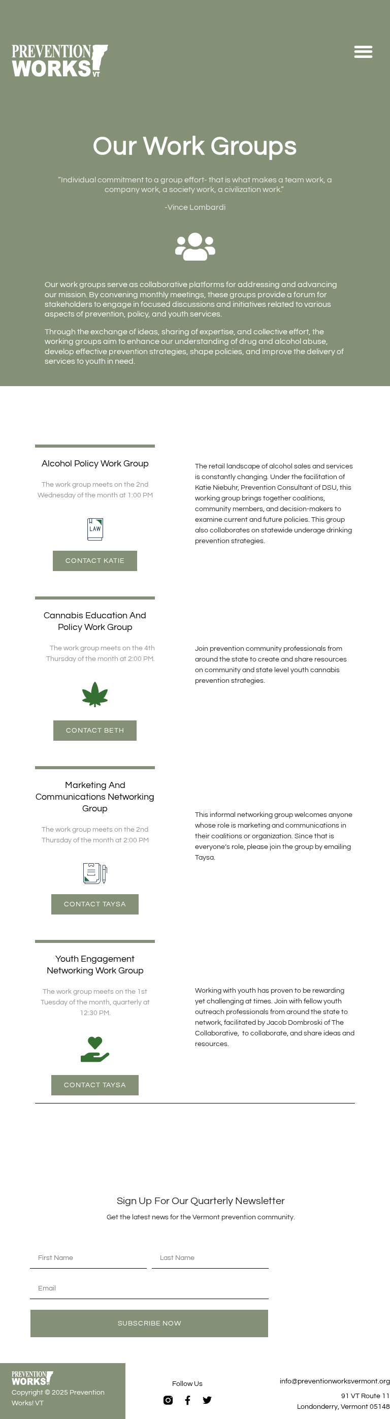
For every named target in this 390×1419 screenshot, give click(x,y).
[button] (363, 52)
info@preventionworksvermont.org (335, 1381)
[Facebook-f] (187, 1400)
